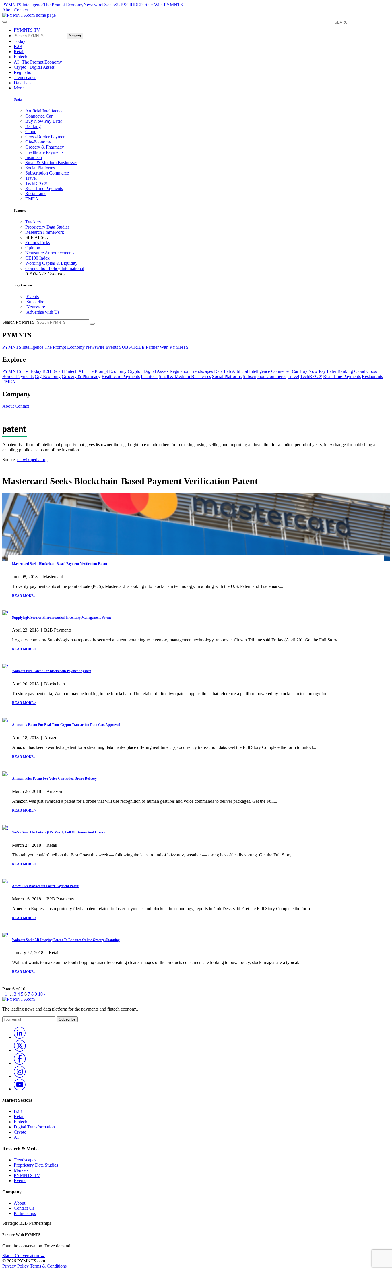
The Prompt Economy (63, 4)
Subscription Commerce (47, 172)
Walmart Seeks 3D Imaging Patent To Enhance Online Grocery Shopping (66, 940)
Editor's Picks (37, 242)
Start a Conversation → (23, 1255)
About (8, 9)
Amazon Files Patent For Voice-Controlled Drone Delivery (54, 779)
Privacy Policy (15, 1266)
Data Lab (22, 82)
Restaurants (35, 193)
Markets (21, 1170)
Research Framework (44, 232)
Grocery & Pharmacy (44, 147)
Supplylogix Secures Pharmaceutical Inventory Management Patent (61, 618)
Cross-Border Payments (46, 136)
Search (75, 36)
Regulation (24, 72)
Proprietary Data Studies (47, 227)
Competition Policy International (54, 268)
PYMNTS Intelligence (22, 4)
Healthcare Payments (44, 152)
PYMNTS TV (27, 30)
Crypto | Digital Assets (34, 67)
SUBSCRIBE (127, 4)
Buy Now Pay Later (43, 121)
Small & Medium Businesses (51, 162)
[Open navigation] (4, 22)
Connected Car (39, 116)
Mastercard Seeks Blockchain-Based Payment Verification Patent (59, 564)
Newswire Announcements (49, 252)
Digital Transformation (34, 1126)
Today (19, 41)
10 (40, 994)
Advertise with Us (42, 312)
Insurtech (33, 157)
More (19, 87)
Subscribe (35, 301)
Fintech (20, 56)
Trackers (33, 221)
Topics (18, 99)
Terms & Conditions (48, 1266)
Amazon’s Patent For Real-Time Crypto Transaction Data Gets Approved (66, 725)
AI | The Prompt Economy (38, 62)
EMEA (31, 198)
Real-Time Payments (44, 188)
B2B (18, 46)
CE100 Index (37, 258)
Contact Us (24, 1208)
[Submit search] (92, 324)
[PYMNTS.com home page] (29, 15)
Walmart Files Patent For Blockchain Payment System (51, 671)
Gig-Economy (38, 141)
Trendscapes (25, 77)
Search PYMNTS (18, 322)
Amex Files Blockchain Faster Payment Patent (45, 886)
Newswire (93, 4)
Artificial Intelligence (44, 110)
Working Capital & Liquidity (51, 263)
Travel (31, 178)
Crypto (20, 1132)
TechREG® (36, 183)
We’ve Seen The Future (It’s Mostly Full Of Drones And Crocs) (58, 832)
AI (16, 1137)
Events (108, 4)
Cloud (30, 131)
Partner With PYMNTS (161, 4)
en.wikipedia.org (32, 459)
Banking (33, 126)
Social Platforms (40, 167)
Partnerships (25, 1213)
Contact (21, 9)
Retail (19, 51)
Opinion (32, 247)
